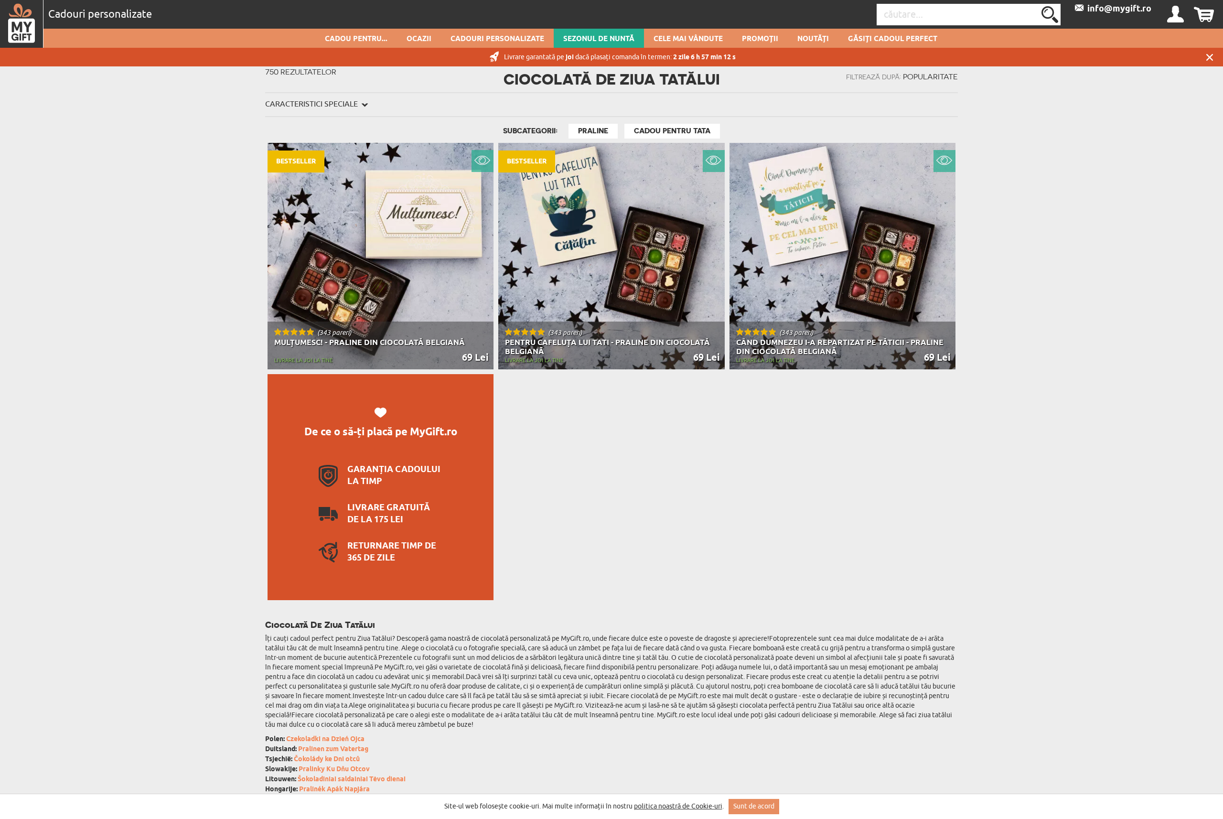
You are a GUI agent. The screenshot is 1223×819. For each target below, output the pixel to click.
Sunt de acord (753, 806)
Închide (1209, 57)
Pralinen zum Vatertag (333, 749)
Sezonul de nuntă (598, 39)
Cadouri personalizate (497, 39)
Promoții (760, 39)
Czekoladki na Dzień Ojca (325, 739)
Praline (593, 131)
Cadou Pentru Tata (672, 131)
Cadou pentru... (356, 39)
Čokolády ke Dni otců (327, 759)
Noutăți (813, 39)
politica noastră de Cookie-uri (678, 806)
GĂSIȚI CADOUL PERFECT (892, 39)
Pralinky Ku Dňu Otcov (334, 769)
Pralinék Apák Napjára (334, 789)
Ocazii (419, 39)
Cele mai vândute (688, 39)
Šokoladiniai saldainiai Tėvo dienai (352, 779)
